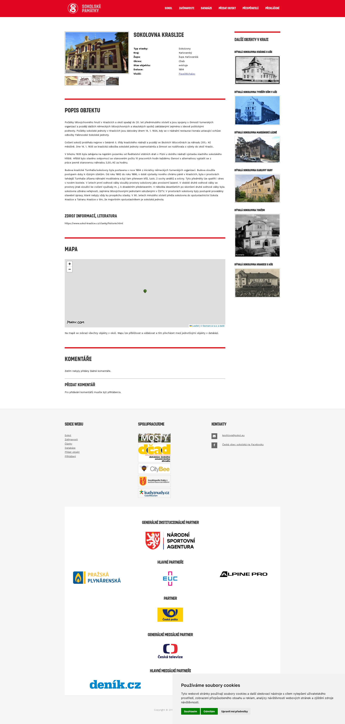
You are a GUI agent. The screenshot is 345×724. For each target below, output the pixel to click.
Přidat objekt (227, 8)
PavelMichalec (187, 73)
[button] (145, 291)
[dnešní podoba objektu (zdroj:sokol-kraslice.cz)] (97, 73)
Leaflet (195, 325)
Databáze (206, 8)
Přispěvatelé (251, 8)
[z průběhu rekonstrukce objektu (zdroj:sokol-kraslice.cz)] (112, 84)
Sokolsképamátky (91, 8)
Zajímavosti (186, 8)
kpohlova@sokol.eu (233, 435)
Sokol (168, 8)
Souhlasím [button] (190, 711)
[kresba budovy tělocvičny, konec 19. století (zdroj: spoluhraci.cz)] (72, 84)
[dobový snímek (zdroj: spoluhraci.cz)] (85, 84)
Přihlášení (272, 8)
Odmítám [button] (209, 711)
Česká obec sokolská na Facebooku (243, 444)
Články (68, 443)
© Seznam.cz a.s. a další (212, 325)
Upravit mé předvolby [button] (234, 711)
